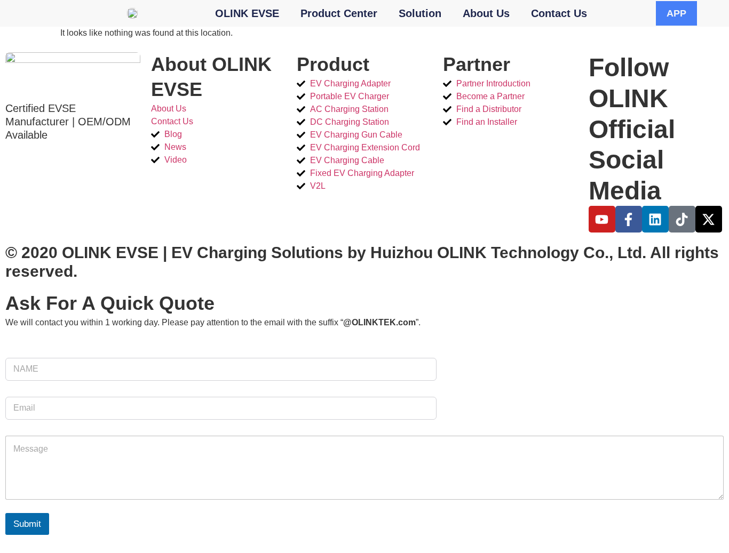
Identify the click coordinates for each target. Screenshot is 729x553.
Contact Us (559, 13)
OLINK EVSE (247, 13)
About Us (486, 13)
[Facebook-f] (628, 219)
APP (676, 13)
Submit (27, 524)
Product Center (338, 13)
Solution (420, 13)
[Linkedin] (655, 219)
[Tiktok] (682, 219)
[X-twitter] (708, 219)
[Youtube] (602, 219)
